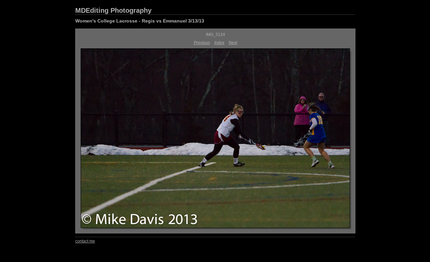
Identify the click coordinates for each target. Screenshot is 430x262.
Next (233, 42)
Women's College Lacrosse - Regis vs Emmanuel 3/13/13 (139, 21)
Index (219, 42)
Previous (202, 42)
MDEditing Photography (113, 10)
